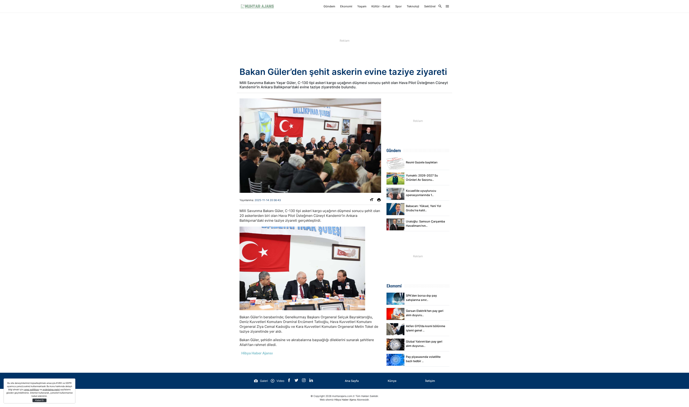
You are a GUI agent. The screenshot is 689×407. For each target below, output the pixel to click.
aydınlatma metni (51, 389)
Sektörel (429, 6)
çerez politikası (31, 389)
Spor (398, 6)
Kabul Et (39, 400)
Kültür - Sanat (380, 6)
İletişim (430, 381)
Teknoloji (413, 6)
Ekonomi (346, 6)
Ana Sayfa (352, 381)
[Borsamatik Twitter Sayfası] (297, 381)
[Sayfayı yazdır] (379, 200)
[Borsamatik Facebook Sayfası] (289, 381)
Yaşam (361, 6)
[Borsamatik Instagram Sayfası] (304, 381)
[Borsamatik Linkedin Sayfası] (311, 381)
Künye (392, 381)
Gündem (329, 6)
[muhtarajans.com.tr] (257, 6)
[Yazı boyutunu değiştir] (371, 200)
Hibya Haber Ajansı (345, 399)
